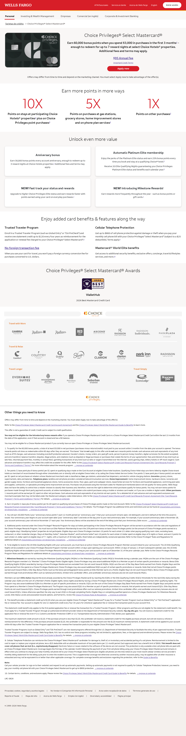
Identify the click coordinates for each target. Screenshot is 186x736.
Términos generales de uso (144, 691)
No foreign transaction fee (22, 248)
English (154, 5)
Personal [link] (9, 16)
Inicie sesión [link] (172, 5)
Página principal (124, 696)
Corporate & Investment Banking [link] (121, 16)
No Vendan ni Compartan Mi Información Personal (71, 691)
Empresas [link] (66, 16)
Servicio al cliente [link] (119, 5)
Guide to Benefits (150, 657)
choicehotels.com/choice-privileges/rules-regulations (43, 540)
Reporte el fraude (12, 696)
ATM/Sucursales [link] (101, 5)
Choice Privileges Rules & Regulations (91, 595)
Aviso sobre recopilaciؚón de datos (112, 691)
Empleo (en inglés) (76, 696)
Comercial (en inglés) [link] (87, 16)
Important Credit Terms (123, 63)
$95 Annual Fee (123, 58)
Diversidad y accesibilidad (100, 696)
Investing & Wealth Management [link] (37, 16)
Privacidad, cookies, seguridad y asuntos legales (24, 691)
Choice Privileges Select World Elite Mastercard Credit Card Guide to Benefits (95, 673)
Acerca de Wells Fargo (53, 696)
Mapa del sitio (31, 696)
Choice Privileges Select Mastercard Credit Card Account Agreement (43, 425)
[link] (18, 5)
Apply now (123, 68)
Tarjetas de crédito (14, 23)
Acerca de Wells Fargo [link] (138, 5)
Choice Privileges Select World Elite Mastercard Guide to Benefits (106, 425)
